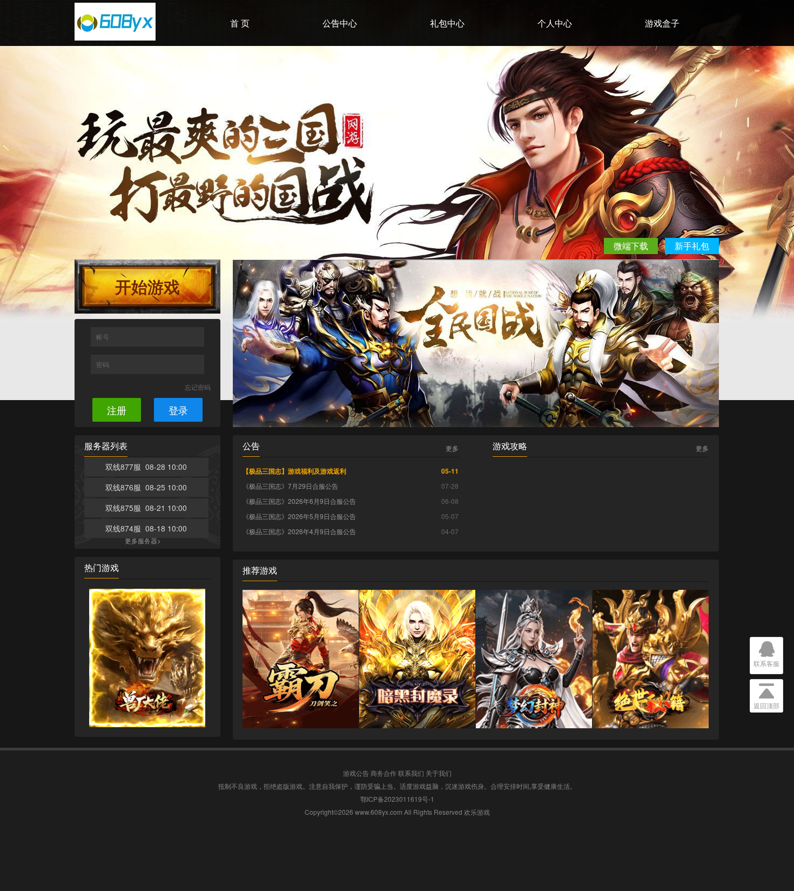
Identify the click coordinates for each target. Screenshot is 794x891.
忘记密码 (198, 386)
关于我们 (439, 772)
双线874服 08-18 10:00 (146, 528)
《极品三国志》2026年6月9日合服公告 (299, 501)
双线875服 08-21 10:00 (146, 507)
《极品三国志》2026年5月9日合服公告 (299, 516)
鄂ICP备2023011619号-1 (397, 798)
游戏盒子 (662, 23)
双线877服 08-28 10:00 (146, 466)
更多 (452, 448)
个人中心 (554, 23)
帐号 (103, 336)
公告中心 (339, 23)
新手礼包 (692, 246)
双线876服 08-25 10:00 (146, 487)
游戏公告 (356, 772)
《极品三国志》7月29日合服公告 (290, 485)
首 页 (240, 23)
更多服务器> (143, 540)
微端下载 (631, 246)
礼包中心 (447, 23)
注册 (116, 410)
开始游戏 (147, 286)
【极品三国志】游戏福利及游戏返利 (294, 471)
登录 (178, 410)
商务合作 (383, 772)
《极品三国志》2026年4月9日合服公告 (299, 531)
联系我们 (411, 772)
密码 (103, 364)
